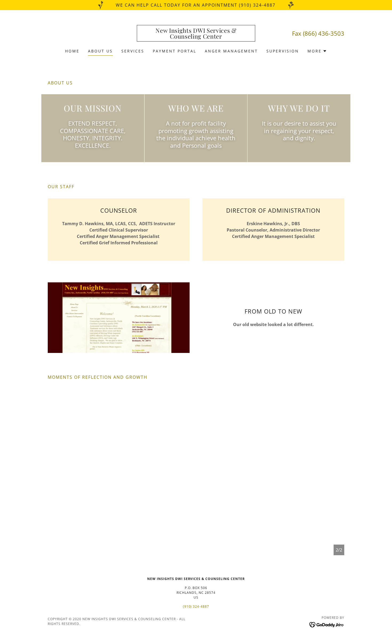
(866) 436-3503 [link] (323, 33)
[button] (317, 51)
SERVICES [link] (132, 50)
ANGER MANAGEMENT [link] (231, 50)
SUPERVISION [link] (282, 50)
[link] (196, 37)
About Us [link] (100, 50)
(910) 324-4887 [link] (196, 606)
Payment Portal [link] (174, 50)
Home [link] (72, 50)
